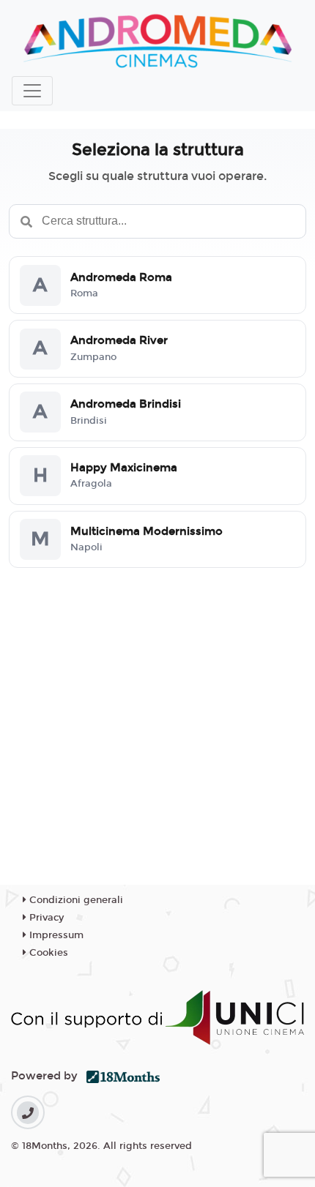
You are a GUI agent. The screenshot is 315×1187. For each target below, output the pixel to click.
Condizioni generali (74, 900)
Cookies (47, 953)
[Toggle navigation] (32, 90)
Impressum (55, 935)
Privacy (45, 918)
